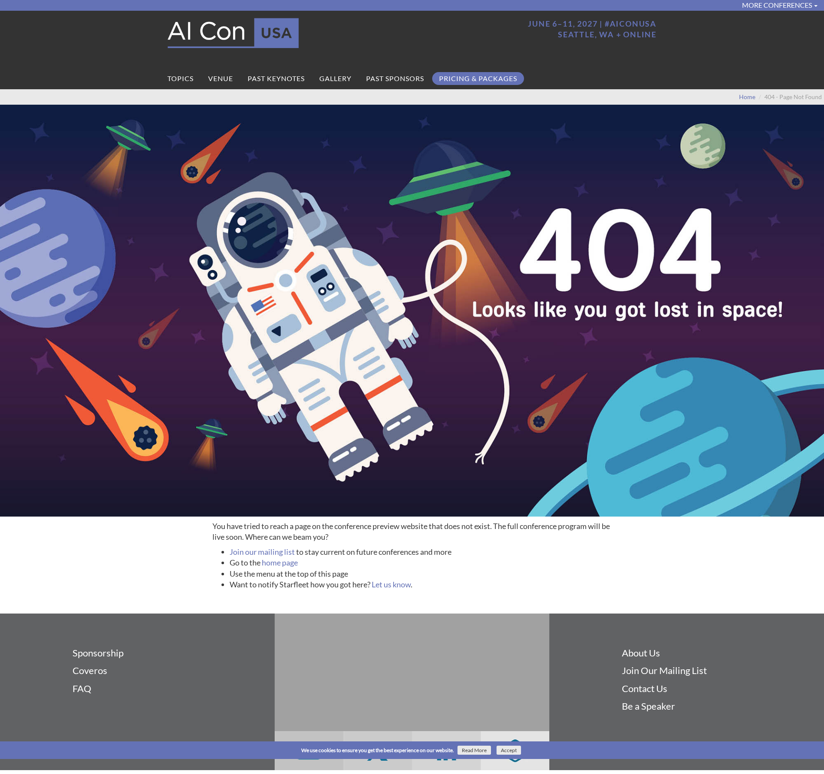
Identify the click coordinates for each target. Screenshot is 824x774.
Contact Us (644, 688)
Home (747, 96)
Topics (180, 78)
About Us (641, 653)
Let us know (391, 584)
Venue (220, 78)
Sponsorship (98, 653)
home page (280, 562)
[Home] (286, 33)
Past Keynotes (276, 78)
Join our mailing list (262, 551)
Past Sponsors (395, 78)
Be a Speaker (648, 706)
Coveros (90, 670)
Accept (509, 750)
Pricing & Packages (478, 78)
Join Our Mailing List (664, 670)
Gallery (335, 78)
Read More (474, 750)
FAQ (82, 688)
